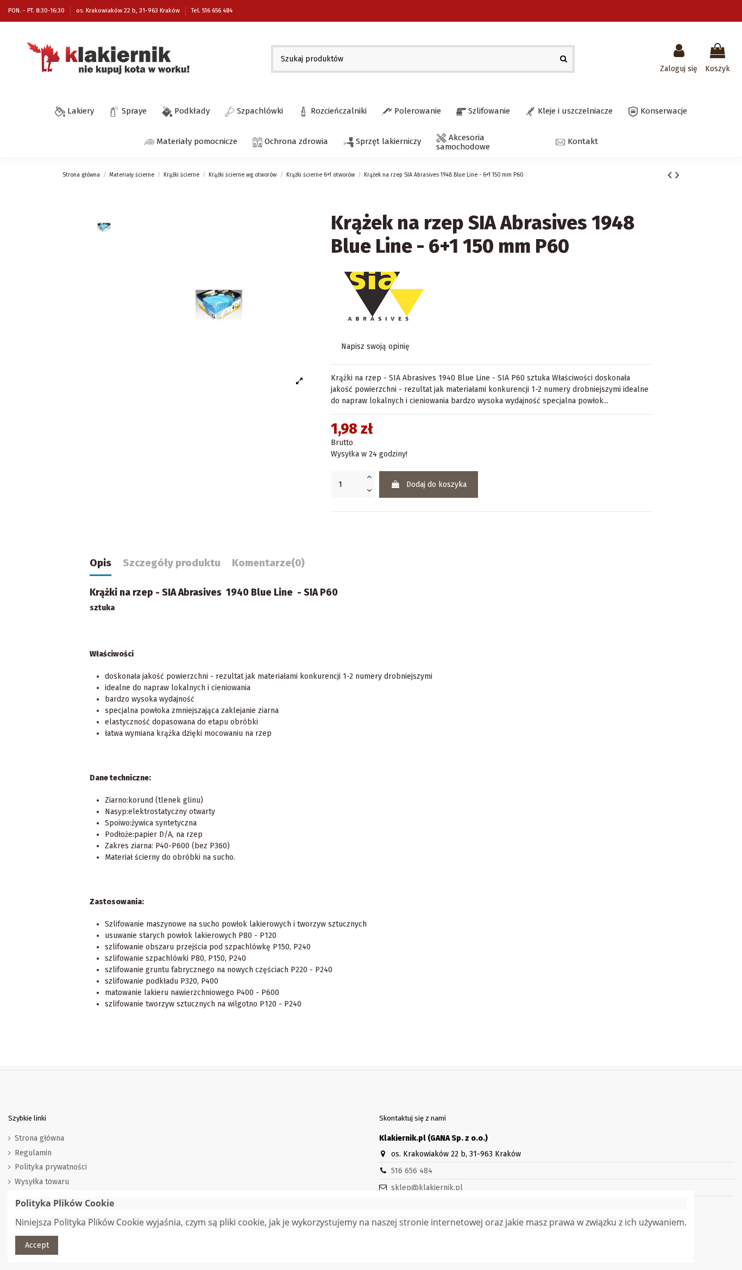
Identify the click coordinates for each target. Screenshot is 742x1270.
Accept (37, 1245)
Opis (100, 563)
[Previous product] (671, 175)
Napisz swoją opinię (375, 346)
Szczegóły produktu (172, 563)
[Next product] (677, 175)
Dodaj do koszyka (436, 484)
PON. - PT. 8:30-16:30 (37, 10)
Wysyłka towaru (42, 1181)
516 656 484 (411, 1170)
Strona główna (39, 1138)
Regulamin (33, 1153)
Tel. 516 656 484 (211, 10)
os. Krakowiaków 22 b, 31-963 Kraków (128, 10)
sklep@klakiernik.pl (427, 1187)
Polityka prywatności (51, 1167)
